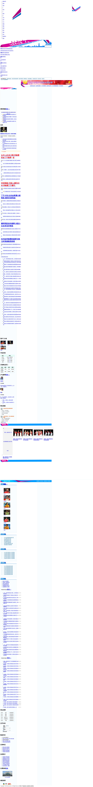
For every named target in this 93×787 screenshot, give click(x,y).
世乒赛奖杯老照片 (6, 762)
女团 (9, 740)
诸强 (10, 48)
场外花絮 (2, 54)
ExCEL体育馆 (7, 777)
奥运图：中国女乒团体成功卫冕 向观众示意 (10, 677)
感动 (8, 52)
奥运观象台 (30, 78)
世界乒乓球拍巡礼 (6, 761)
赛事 (3, 52)
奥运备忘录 (35, 78)
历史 (1, 59)
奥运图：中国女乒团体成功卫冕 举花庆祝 (10, 692)
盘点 (3, 69)
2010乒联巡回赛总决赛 (8, 567)
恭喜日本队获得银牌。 (5, 413)
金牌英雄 (2, 50)
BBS (3, 34)
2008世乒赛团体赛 (7, 542)
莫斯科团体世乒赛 (7, 539)
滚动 (3, 48)
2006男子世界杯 (7, 558)
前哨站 (3, 71)
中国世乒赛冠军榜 (6, 751)
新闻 (3, 3)
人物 (6, 75)
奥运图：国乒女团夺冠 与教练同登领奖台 (10, 705)
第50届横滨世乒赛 (7, 541)
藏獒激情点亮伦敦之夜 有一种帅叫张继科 (8, 133)
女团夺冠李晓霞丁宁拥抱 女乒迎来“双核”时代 (10, 596)
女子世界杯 (12, 552)
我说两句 (4, 36)
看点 (5, 71)
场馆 (3, 59)
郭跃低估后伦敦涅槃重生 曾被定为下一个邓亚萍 (10, 616)
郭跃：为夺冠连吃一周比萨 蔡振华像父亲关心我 (10, 611)
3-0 (9, 357)
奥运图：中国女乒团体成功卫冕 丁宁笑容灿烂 (10, 695)
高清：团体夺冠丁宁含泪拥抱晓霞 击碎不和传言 (10, 662)
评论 (9, 50)
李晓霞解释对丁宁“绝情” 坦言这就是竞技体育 (12, 298)
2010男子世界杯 (7, 553)
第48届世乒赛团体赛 (8, 544)
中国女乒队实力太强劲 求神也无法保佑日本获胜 (10, 642)
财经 (3, 13)
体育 (3, 5)
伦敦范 (4, 75)
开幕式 (5, 50)
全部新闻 (28, 785)
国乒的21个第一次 (6, 749)
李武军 (1, 381)
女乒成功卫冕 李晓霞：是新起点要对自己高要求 (10, 655)
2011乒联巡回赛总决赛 (8, 566)
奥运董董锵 (5, 79)
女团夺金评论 (49, 85)
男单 (3, 738)
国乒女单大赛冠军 (6, 747)
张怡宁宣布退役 (6, 581)
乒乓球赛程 (61, 85)
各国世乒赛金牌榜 (6, 750)
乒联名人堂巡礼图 (6, 763)
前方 (7, 50)
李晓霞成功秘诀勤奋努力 (8, 244)
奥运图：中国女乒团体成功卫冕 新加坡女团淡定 (10, 675)
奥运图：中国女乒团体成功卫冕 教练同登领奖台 (10, 669)
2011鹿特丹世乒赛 (7, 538)
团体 (13, 738)
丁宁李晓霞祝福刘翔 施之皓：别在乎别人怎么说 (10, 634)
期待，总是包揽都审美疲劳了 (6, 418)
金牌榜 (3, 56)
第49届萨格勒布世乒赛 (8, 543)
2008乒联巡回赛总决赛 (8, 569)
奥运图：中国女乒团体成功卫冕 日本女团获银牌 (10, 684)
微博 (3, 28)
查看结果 (4, 422)
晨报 (1, 76)
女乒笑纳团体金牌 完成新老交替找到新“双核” (12, 288)
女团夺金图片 (38, 85)
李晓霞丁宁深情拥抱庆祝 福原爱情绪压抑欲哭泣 (10, 600)
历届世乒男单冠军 (6, 756)
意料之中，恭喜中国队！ (5, 410)
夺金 (1, 69)
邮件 (3, 30)
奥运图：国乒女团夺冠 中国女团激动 (10, 703)
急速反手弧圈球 (15, 188)
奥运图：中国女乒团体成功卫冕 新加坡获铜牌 (10, 671)
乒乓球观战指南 (55, 85)
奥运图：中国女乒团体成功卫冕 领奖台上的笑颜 (10, 690)
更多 (7, 768)
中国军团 (7, 48)
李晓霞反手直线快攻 (8, 188)
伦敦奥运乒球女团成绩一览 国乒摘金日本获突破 (10, 619)
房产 (3, 19)
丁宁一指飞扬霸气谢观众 (8, 160)
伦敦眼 (1, 75)
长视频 (5, 54)
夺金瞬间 (5, 52)
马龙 (4, 508)
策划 (1, 71)
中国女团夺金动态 (4, 256)
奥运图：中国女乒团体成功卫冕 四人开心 (10, 682)
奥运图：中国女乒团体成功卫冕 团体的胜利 (10, 679)
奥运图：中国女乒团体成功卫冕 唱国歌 (10, 696)
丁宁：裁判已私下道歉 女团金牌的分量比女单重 (10, 613)
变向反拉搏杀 (13, 191)
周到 (1, 392)
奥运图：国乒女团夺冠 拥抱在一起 (10, 707)
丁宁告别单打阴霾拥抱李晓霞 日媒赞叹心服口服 (10, 622)
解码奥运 (25, 78)
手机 (12, 50)
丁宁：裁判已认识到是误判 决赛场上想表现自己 (10, 609)
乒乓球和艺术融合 (6, 764)
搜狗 (3, 38)
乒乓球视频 (43, 85)
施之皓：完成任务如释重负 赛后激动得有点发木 (10, 632)
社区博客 (4, 62)
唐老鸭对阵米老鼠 (6, 760)
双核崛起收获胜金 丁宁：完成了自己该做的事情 (10, 652)
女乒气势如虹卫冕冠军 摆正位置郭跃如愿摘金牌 (10, 650)
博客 (3, 32)
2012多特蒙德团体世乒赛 (9, 537)
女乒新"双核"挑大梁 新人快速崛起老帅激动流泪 (10, 647)
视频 (3, 23)
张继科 (5, 501)
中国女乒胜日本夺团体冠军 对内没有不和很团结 (10, 624)
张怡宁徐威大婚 (6, 583)
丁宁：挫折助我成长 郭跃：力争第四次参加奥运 (10, 593)
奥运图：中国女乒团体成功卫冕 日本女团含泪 (10, 688)
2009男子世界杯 (7, 554)
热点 (7, 54)
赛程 (1, 56)
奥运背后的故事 (15, 78)
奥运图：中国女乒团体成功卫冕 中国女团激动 (10, 666)
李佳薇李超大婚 (6, 584)
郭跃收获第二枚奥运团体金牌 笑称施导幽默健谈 (10, 637)
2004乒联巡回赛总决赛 (8, 574)
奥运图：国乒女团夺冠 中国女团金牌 (10, 701)
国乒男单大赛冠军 (6, 748)
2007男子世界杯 (7, 557)
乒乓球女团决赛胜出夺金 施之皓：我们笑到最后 (10, 598)
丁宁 (8, 344)
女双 (9, 738)
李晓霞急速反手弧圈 (7, 116)
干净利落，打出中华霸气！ (6, 411)
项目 (11, 48)
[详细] (1, 137)
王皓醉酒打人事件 (6, 586)
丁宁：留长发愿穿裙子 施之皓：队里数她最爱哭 (10, 629)
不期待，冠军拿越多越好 (5, 419)
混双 (11, 738)
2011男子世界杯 (7, 552)
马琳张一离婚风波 (6, 582)
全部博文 (32, 785)
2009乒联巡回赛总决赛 (8, 568)
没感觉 (3, 414)
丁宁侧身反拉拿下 (7, 191)
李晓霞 (2, 344)
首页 (1, 48)
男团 (7, 740)
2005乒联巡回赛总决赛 (8, 573)
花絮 (11, 50)
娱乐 (3, 9)
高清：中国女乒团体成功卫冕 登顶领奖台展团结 (10, 700)
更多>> (8, 109)
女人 (3, 21)
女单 (5, 738)
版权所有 (24, 785)
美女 (5, 69)
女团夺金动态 (32, 85)
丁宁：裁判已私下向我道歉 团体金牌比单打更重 (10, 645)
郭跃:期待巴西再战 (8, 198)
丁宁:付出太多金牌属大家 (11, 195)
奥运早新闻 (21, 78)
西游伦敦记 (9, 78)
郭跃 (1, 350)
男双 (7, 738)
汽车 (3, 17)
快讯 (5, 48)
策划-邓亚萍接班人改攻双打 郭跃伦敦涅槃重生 (10, 606)
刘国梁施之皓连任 (6, 585)
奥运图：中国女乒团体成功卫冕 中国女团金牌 (10, 664)
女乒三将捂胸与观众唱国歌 (8, 163)
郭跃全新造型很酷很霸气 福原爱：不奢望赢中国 (10, 603)
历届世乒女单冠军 (6, 757)
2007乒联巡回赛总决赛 (8, 570)
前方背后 (39, 78)
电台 (9, 54)
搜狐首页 (4, 1)
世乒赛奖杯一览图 (6, 765)
